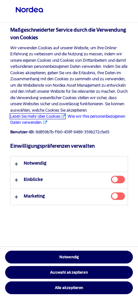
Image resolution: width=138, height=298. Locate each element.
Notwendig (69, 257)
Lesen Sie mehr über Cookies (35, 116)
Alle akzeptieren (69, 288)
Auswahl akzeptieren (69, 272)
